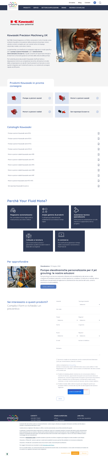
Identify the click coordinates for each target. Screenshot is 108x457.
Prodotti (26, 8)
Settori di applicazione (50, 8)
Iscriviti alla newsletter (84, 418)
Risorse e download (77, 8)
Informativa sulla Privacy (48, 445)
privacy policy (72, 365)
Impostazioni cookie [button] (65, 453)
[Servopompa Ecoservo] (94, 112)
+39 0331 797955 (36, 420)
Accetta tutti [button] (75, 453)
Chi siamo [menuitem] (72, 2)
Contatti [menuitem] (87, 2)
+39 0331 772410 (35, 418)
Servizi (35, 8)
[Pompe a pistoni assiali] (47, 98)
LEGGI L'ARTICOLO (48, 287)
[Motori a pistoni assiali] (94, 98)
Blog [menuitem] (79, 2)
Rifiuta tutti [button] (84, 453)
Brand (64, 8)
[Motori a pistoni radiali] (47, 112)
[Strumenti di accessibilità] (7, 454)
